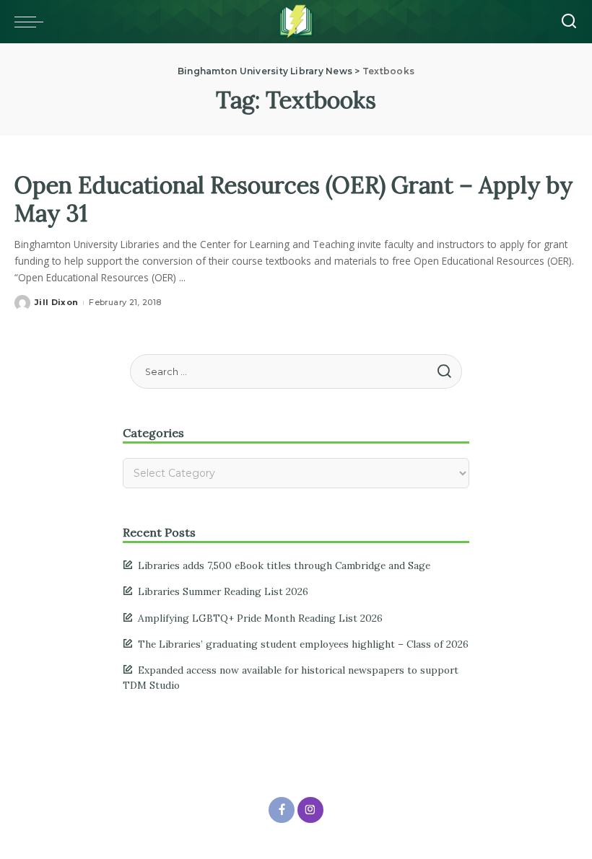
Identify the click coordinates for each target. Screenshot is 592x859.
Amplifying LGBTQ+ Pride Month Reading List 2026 (260, 618)
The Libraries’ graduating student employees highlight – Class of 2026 (303, 644)
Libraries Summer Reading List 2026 (223, 591)
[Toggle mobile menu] (32, 21)
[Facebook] (282, 810)
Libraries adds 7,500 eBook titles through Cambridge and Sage (284, 565)
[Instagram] (310, 810)
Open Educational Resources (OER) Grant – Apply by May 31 (293, 198)
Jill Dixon (56, 302)
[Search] (569, 21)
